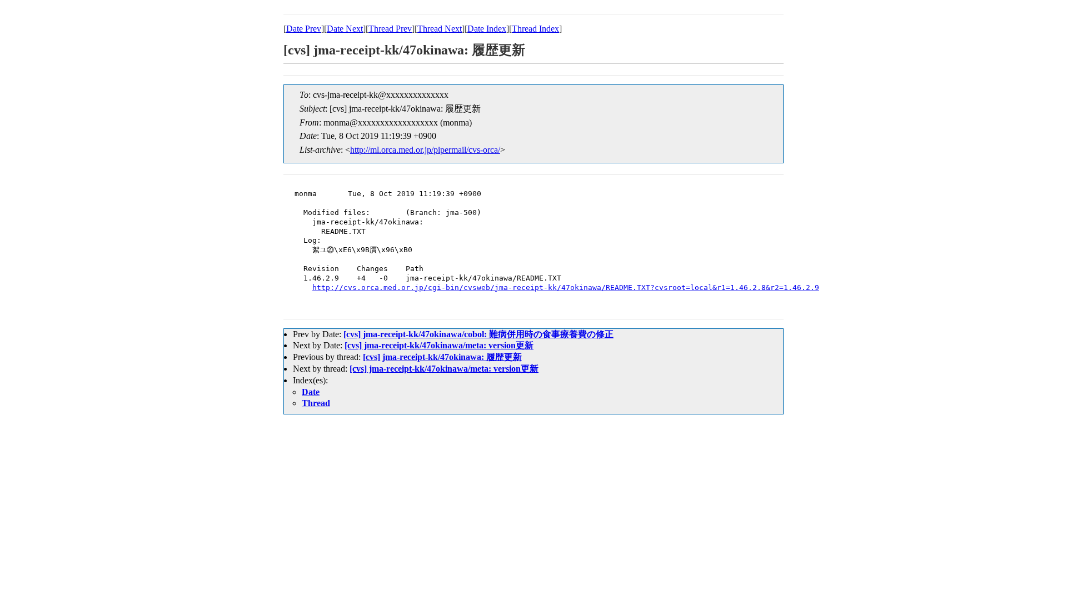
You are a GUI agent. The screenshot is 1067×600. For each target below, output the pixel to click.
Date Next (345, 28)
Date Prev (303, 28)
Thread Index (535, 28)
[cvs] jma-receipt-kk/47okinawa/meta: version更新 (439, 345)
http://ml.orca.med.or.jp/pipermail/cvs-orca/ (425, 149)
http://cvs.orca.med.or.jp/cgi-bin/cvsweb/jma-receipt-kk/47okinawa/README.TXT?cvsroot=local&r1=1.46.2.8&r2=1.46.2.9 (565, 287)
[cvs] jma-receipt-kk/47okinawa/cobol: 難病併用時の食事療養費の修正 (478, 334)
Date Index (486, 28)
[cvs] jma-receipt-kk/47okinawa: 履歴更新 (442, 357)
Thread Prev (390, 28)
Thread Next (439, 28)
